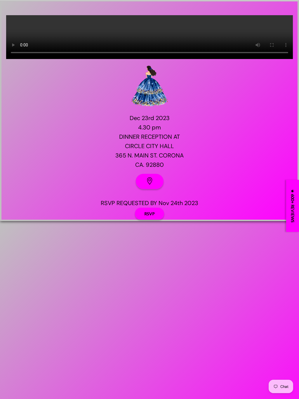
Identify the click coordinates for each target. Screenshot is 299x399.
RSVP (149, 213)
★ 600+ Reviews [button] (292, 206)
